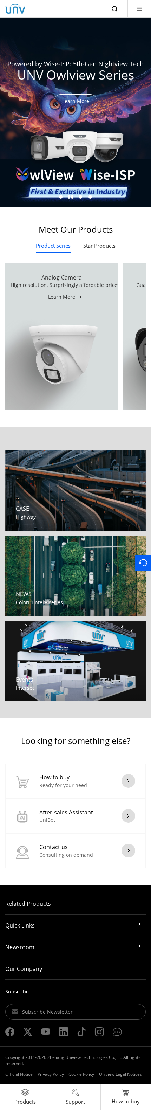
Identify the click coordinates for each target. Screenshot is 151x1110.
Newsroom (19, 947)
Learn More (75, 101)
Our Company (23, 969)
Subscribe (17, 991)
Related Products (28, 904)
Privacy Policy (51, 1074)
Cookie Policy (81, 1074)
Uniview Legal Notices (120, 1074)
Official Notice (19, 1074)
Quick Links (20, 925)
